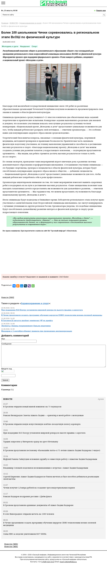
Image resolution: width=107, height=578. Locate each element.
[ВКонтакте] (14, 285)
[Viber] (29, 285)
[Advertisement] (53, 252)
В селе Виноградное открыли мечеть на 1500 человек (28, 514)
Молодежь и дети (10, 46)
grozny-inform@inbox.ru (68, 562)
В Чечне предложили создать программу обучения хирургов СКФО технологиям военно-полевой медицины (49, 523)
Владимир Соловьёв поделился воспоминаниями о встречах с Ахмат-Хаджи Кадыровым (45, 468)
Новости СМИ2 (11, 544)
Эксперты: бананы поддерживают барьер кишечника (26, 326)
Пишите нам (101, 10)
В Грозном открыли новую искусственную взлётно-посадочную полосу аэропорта (42, 424)
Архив (101, 399)
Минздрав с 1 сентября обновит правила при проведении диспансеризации (36, 331)
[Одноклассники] (17, 285)
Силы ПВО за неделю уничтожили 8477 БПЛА (24, 534)
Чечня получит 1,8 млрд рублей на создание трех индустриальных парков (39, 487)
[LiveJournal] (25, 285)
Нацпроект (25, 46)
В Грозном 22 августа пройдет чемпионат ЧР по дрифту (27, 320)
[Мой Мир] (21, 285)
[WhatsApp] (33, 285)
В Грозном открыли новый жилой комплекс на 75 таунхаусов (32, 406)
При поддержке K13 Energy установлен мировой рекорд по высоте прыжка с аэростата (44, 433)
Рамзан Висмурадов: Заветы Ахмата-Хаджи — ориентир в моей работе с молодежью (43, 415)
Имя (3, 339)
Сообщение (6, 344)
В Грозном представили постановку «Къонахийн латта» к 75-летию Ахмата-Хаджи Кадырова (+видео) (51, 450)
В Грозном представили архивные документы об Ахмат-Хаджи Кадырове (38, 505)
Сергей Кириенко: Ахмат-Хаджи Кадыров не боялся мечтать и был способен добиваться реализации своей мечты (51, 477)
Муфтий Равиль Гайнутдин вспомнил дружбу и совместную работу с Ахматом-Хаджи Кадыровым (50, 459)
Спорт (34, 46)
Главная (4, 23)
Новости (7, 399)
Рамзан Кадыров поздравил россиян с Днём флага (27, 496)
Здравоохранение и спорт (30, 23)
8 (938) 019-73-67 (47, 562)
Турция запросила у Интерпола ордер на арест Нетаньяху (30, 441)
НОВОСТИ (14, 23)
